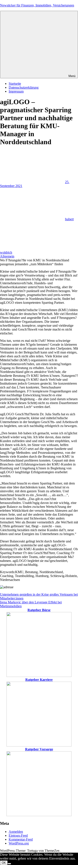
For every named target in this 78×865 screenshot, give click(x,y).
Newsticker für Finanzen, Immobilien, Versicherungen (37, 5)
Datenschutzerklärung (24, 87)
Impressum (16, 91)
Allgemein (7, 256)
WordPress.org (19, 843)
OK (4, 862)
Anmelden (16, 831)
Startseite (15, 83)
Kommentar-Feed (21, 839)
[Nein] (9, 863)
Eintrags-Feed (18, 835)
